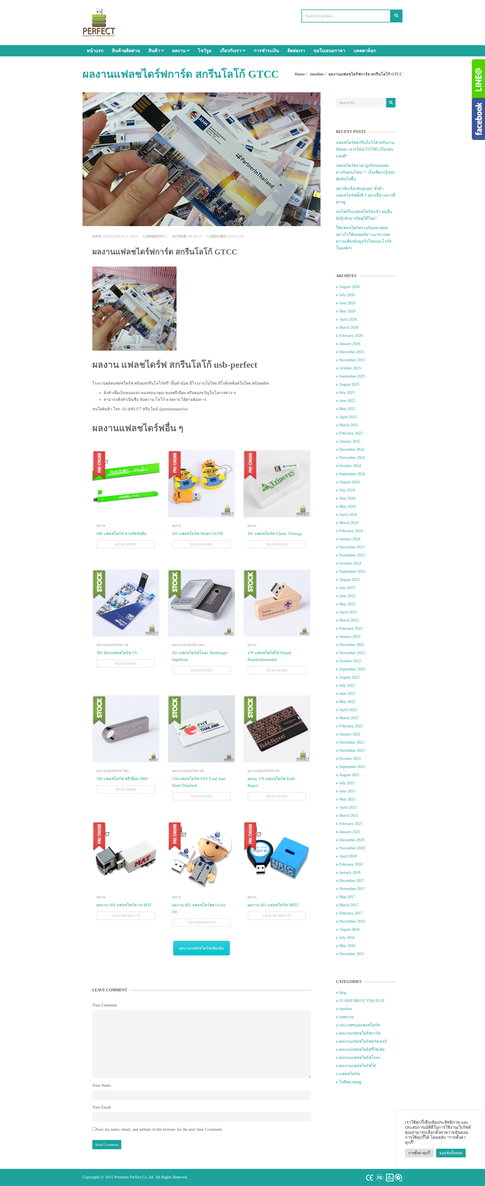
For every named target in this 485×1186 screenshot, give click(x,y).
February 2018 (351, 864)
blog (342, 992)
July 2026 (347, 295)
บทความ (346, 1017)
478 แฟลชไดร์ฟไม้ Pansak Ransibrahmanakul (269, 656)
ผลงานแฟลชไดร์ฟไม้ (357, 1066)
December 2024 (351, 449)
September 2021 (352, 767)
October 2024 (350, 466)
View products (125, 916)
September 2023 (352, 571)
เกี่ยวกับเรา (231, 50)
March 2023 (348, 620)
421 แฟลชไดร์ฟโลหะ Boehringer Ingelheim (200, 656)
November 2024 (352, 458)
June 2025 (347, 401)
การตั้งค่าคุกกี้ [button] (419, 1153)
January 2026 (349, 344)
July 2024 (347, 490)
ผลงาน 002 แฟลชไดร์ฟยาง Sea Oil (198, 908)
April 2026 (348, 319)
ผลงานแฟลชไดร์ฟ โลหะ (188, 645)
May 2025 (347, 409)
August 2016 (349, 929)
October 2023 (350, 563)
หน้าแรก (95, 50)
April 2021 (348, 807)
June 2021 (347, 791)
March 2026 (348, 327)
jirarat (194, 236)
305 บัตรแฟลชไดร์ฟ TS (117, 653)
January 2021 (349, 832)
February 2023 (351, 628)
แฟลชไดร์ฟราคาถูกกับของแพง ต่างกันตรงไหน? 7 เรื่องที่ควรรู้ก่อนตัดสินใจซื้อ (365, 172)
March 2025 (348, 425)
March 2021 (348, 815)
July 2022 (347, 685)
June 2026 (347, 303)
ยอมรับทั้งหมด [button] (451, 1153)
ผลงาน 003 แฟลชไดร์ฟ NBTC (273, 905)
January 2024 (349, 539)
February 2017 (351, 913)
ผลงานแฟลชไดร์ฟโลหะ (360, 1058)
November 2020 (352, 848)
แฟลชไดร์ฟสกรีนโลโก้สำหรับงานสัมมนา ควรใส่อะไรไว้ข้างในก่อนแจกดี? (365, 149)
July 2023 (347, 588)
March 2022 (348, 718)
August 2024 (349, 482)
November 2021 (352, 750)
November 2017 (352, 889)
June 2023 (347, 596)
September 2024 (352, 474)
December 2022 (351, 645)
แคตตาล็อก (365, 50)
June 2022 (347, 693)
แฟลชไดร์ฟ (349, 1074)
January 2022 (349, 734)
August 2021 (349, 775)
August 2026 (349, 287)
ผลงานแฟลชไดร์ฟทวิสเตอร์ (363, 1041)
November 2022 (352, 653)
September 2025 (352, 376)
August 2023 (349, 580)
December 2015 (351, 954)
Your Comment (104, 1005)
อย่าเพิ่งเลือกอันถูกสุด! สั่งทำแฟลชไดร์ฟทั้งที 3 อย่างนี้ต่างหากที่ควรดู (365, 195)
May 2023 (347, 604)
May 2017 (347, 897)
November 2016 (352, 921)
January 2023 (349, 637)
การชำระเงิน (266, 50)
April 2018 (348, 856)
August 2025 (349, 384)
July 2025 (347, 392)
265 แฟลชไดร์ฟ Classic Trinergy (275, 534)
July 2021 (347, 783)
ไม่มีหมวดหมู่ (350, 1082)
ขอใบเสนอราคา (329, 50)
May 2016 (347, 946)
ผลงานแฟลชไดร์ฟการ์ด (113, 645)
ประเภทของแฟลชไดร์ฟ (359, 1025)
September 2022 (352, 669)
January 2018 (349, 872)
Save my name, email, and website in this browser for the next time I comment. (159, 1129)
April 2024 (348, 514)
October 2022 (350, 661)
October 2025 (350, 368)
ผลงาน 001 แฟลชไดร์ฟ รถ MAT (124, 905)
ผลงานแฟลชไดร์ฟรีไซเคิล (362, 1049)
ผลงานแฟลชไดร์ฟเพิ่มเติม (201, 948)
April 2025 (348, 417)
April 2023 (348, 612)
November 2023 (352, 555)
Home (300, 74)
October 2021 (350, 759)
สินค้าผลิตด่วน (126, 50)
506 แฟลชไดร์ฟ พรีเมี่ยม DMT (122, 779)
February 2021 (351, 824)
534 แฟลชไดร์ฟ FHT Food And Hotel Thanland (198, 782)
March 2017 (348, 905)
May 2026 (347, 311)
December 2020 (351, 840)
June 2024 (347, 498)
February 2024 (351, 531)
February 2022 (351, 726)
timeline (317, 74)
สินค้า (154, 50)
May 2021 (347, 799)
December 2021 (351, 742)
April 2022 (348, 710)
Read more (126, 544)
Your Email (101, 1107)
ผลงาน (179, 50)
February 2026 (351, 336)
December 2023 (351, 547)
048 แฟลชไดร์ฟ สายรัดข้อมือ (122, 534)
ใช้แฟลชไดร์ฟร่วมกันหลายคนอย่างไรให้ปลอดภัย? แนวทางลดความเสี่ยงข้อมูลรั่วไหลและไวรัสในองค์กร (364, 238)
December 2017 (351, 881)
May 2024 (347, 506)
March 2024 (348, 523)
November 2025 (352, 360)
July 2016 (347, 938)
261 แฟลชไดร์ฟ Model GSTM (197, 534)
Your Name (101, 1085)
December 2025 (351, 352)
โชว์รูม (205, 50)
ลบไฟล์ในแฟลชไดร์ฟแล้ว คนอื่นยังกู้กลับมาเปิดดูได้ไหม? (364, 215)
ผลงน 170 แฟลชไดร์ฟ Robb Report (271, 782)
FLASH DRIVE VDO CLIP (362, 1001)
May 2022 (347, 702)
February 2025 (351, 433)
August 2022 (349, 677)
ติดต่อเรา (296, 50)
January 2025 (349, 441)
